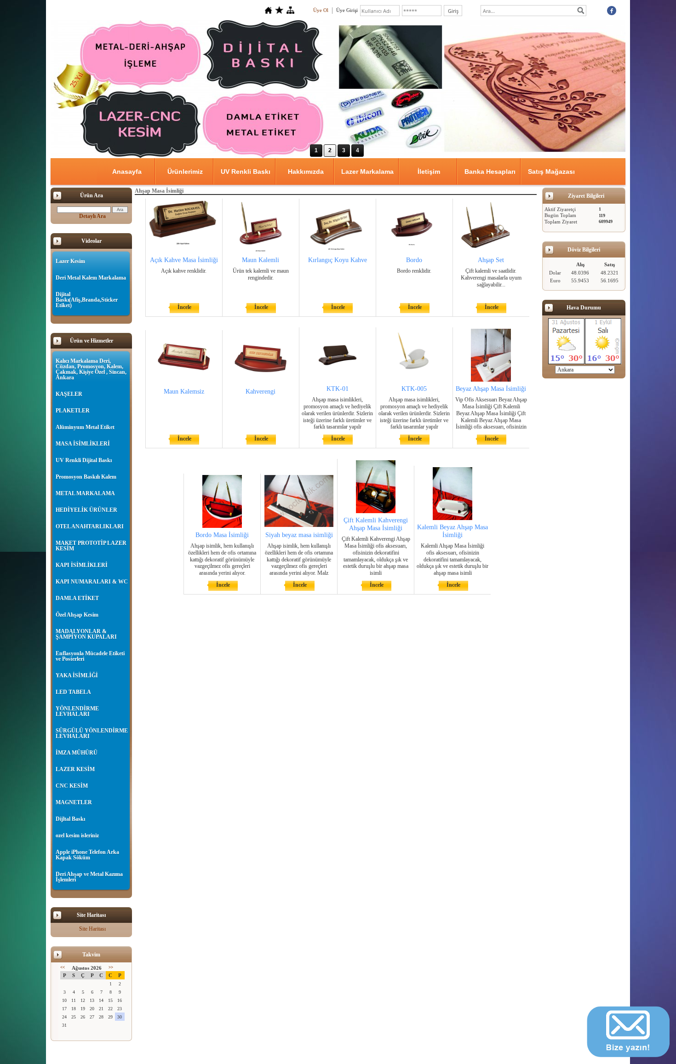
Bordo (414, 260)
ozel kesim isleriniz (77, 835)
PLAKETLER (73, 410)
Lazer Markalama (367, 171)
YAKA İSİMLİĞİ (77, 675)
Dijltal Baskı (70, 819)
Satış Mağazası (551, 171)
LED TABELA (73, 692)
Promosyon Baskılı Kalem (86, 477)
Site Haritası (92, 929)
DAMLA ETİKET (77, 598)
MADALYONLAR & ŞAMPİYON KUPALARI (86, 634)
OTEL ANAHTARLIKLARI (90, 526)
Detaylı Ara (92, 216)
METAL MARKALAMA (85, 493)
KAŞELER (69, 394)
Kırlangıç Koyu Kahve (337, 260)
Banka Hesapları (490, 171)
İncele (184, 307)
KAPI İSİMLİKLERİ (82, 565)
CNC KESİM (72, 786)
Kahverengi (260, 391)
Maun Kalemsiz (184, 391)
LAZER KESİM (75, 769)
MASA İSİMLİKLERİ (83, 443)
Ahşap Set (491, 260)
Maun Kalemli (260, 260)
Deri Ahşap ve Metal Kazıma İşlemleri (89, 877)
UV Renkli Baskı (245, 171)
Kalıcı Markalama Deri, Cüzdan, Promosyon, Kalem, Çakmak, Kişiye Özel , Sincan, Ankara (91, 369)
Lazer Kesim (70, 261)
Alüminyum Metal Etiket (85, 427)
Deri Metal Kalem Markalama (91, 278)
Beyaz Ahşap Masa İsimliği (491, 388)
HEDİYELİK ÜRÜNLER (86, 510)
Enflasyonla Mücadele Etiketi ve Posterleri (90, 656)
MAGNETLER (74, 802)
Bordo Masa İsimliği (222, 535)
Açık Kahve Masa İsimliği (184, 260)
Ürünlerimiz (185, 171)
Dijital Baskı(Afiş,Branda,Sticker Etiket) (87, 300)
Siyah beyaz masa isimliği (299, 535)
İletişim (429, 171)
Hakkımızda (306, 171)
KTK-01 (338, 388)
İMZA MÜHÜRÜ (76, 752)
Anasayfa (127, 171)
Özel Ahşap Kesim (77, 615)
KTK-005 (414, 388)
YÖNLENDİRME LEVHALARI (77, 711)
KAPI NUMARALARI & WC (92, 581)
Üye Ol (320, 10)
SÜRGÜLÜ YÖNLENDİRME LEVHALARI (92, 733)
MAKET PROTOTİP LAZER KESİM (91, 546)
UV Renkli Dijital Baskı (84, 460)
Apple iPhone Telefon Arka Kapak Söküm (87, 855)
